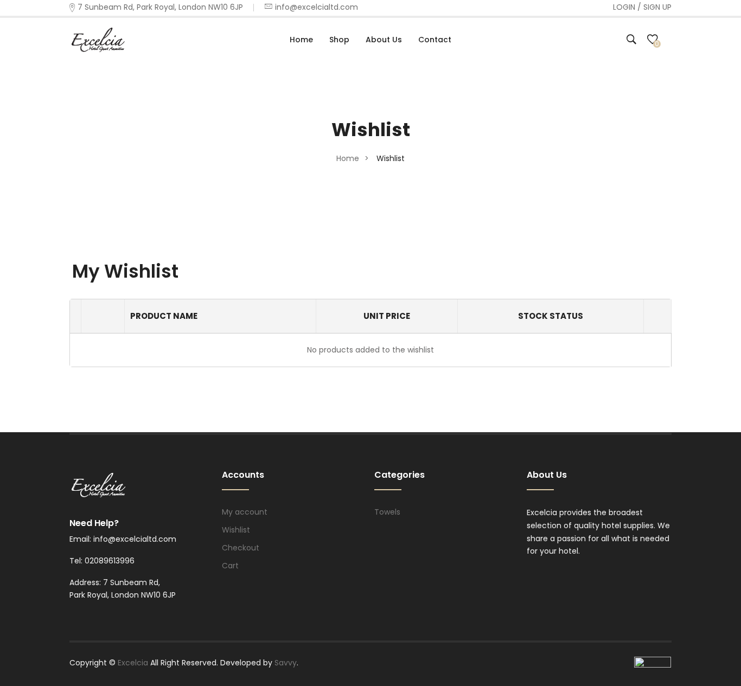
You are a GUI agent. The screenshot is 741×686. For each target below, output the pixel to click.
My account (244, 512)
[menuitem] (301, 39)
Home (347, 158)
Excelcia (134, 662)
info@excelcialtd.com (316, 7)
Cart (230, 565)
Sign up (657, 7)
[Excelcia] (107, 39)
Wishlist (236, 529)
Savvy (285, 662)
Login (624, 7)
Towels (387, 512)
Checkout (240, 547)
